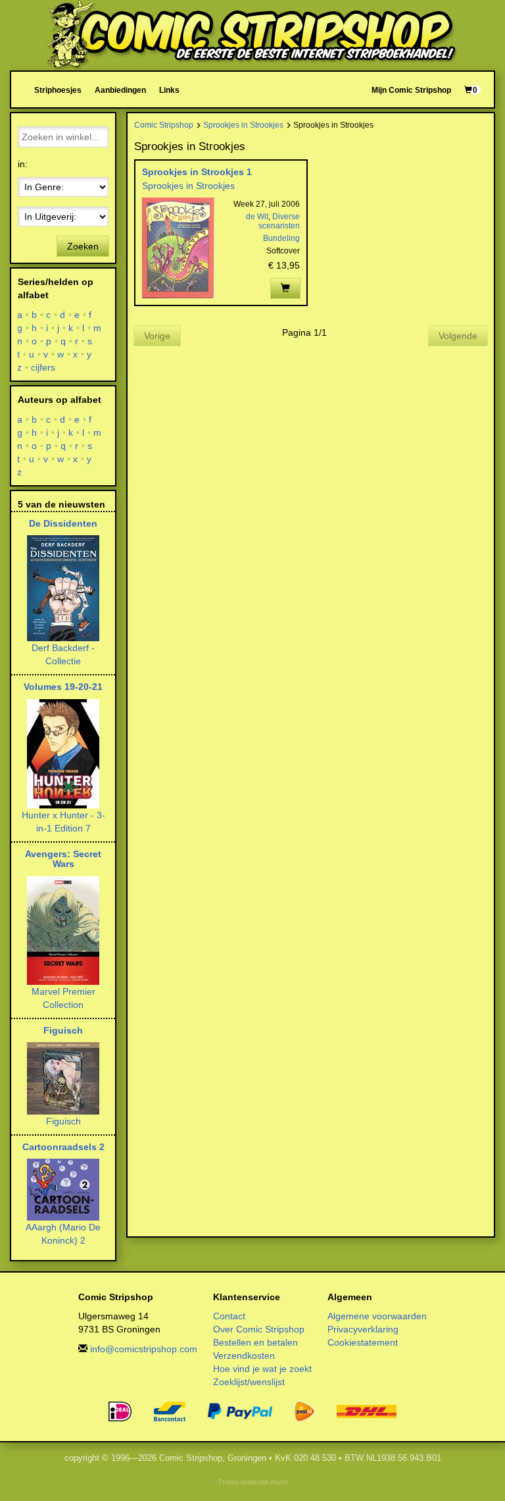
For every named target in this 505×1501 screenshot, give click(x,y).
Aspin (279, 1482)
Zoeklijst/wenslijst (249, 1382)
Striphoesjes (58, 90)
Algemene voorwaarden (377, 1316)
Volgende (458, 335)
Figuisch (63, 1030)
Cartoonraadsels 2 (63, 1147)
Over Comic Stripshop (258, 1329)
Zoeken (83, 246)
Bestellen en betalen (255, 1342)
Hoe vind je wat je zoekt (262, 1368)
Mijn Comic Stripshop (411, 90)
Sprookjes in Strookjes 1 (197, 172)
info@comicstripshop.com (143, 1349)
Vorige (157, 335)
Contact (229, 1316)
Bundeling (281, 238)
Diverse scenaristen (279, 221)
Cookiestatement (362, 1342)
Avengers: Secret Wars (63, 859)
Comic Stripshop (163, 124)
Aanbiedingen (120, 90)
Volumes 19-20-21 (63, 686)
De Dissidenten (63, 523)
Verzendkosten (244, 1355)
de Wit (257, 216)
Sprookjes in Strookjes (243, 124)
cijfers (43, 367)
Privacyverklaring (362, 1329)
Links (169, 90)
